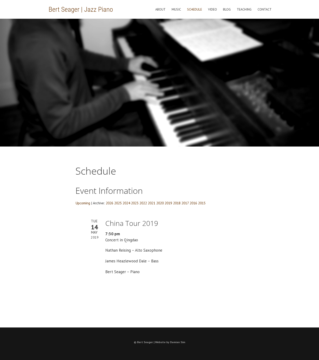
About (160, 9)
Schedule (194, 9)
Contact (265, 9)
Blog (227, 9)
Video (212, 9)
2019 (168, 203)
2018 (177, 203)
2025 (118, 203)
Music (176, 9)
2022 (143, 203)
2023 (134, 203)
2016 (193, 203)
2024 (126, 203)
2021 (151, 203)
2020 (160, 203)
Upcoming (82, 203)
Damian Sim (177, 342)
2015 (202, 203)
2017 (185, 203)
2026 (109, 203)
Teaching (244, 9)
